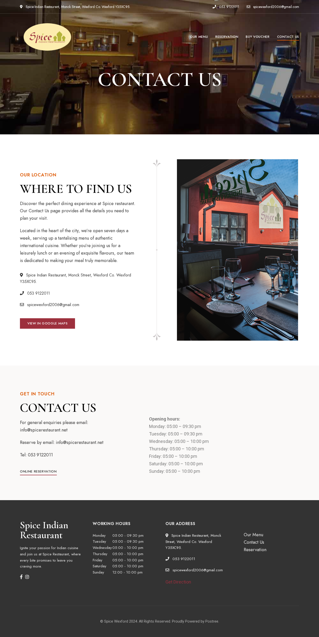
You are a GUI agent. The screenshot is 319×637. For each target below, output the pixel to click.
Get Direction (178, 581)
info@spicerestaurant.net (79, 442)
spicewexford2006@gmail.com (276, 6)
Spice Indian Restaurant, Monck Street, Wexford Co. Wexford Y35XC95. (77, 6)
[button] (47, 323)
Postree (211, 621)
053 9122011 (228, 6)
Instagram (27, 577)
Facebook (21, 577)
